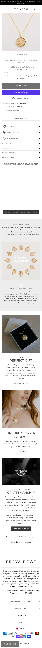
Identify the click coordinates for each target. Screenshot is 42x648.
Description (6, 143)
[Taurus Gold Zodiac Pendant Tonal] (20, 54)
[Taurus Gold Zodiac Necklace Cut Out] (22, 54)
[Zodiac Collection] (26, 54)
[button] (21, 541)
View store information (12, 111)
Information (20, 615)
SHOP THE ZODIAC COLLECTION (21, 212)
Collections (20, 608)
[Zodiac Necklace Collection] (17, 54)
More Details (7, 148)
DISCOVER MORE (21, 528)
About (20, 622)
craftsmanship (18, 517)
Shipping (29, 76)
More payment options (21, 98)
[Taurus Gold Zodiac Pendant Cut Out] (24, 54)
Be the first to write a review (21, 542)
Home (6, 60)
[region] (21, 2)
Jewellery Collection (16, 60)
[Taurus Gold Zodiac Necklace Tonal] (21, 50)
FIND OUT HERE (21, 451)
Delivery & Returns (9, 153)
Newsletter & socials (20, 601)
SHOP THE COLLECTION (21, 383)
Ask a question (8, 157)
